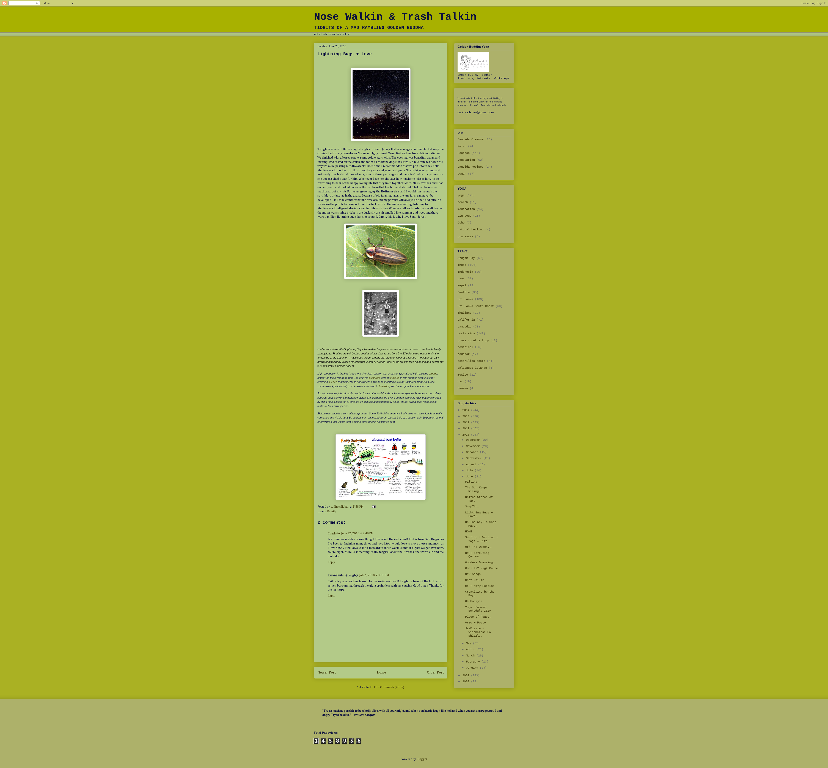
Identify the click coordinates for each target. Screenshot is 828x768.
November (473, 446)
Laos (461, 278)
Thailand (464, 313)
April (471, 649)
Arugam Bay (466, 258)
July (470, 470)
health (463, 202)
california (466, 319)
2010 (466, 434)
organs (433, 373)
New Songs (473, 574)
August (472, 464)
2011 (466, 428)
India (462, 265)
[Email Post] (373, 506)
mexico (463, 374)
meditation (466, 209)
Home (381, 672)
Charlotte (334, 533)
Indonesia (465, 272)
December (473, 440)
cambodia (464, 326)
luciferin (395, 377)
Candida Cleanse (470, 139)
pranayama (465, 236)
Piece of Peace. (478, 616)
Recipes (464, 153)
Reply (331, 562)
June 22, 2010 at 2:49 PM (357, 533)
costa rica (466, 333)
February (473, 661)
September (474, 458)
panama (463, 388)
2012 (466, 422)
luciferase (375, 377)
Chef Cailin (474, 580)
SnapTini (472, 506)
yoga (461, 195)
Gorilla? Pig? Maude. (482, 568)
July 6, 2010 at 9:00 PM (374, 575)
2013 (466, 416)
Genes (333, 382)
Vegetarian (466, 160)
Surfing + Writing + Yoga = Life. (481, 539)
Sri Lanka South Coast (476, 306)
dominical (465, 347)
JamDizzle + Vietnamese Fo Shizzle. (478, 632)
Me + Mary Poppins (479, 586)
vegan (462, 173)
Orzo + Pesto (475, 622)
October (473, 452)
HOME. (469, 531)
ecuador (464, 354)
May (469, 643)
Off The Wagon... (479, 547)
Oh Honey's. (474, 601)
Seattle (464, 292)
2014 (466, 410)
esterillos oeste (471, 361)
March (471, 655)
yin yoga (464, 215)
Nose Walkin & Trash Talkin (395, 17)
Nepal (462, 285)
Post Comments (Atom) (389, 687)
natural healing (470, 229)
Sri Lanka (465, 299)
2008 (466, 681)
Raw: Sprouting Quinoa (477, 554)
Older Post (435, 672)
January (473, 667)
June (470, 476)
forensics (384, 386)
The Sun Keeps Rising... (476, 489)
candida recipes (470, 166)
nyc (460, 381)
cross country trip (473, 340)
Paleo (462, 146)
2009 (466, 675)
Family (331, 511)
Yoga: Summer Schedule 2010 (478, 609)
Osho (461, 222)
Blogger (422, 759)
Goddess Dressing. (479, 562)
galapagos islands (472, 368)
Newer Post (326, 672)
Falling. (472, 481)
